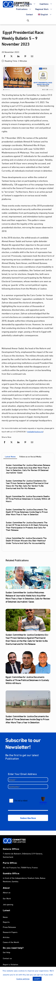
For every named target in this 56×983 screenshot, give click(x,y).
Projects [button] (28, 4)
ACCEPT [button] (37, 978)
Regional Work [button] (41, 9)
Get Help (6, 952)
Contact (29, 14)
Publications (21, 9)
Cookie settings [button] (22, 978)
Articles (6, 937)
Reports (6, 922)
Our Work (7, 898)
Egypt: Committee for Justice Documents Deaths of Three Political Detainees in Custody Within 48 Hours (28, 498)
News (5, 917)
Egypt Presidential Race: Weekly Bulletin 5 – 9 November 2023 (23, 37)
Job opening (8, 904)
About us (15, 4)
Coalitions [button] (44, 4)
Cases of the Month (11, 942)
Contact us (7, 958)
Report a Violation (10, 964)
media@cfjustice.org (35, 431)
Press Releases (9, 927)
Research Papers (10, 932)
